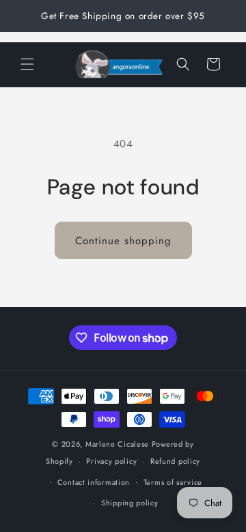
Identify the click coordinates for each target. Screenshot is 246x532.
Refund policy (175, 461)
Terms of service (173, 482)
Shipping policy (130, 502)
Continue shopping (123, 240)
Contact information (93, 482)
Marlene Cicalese (117, 444)
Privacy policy (111, 461)
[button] (27, 64)
